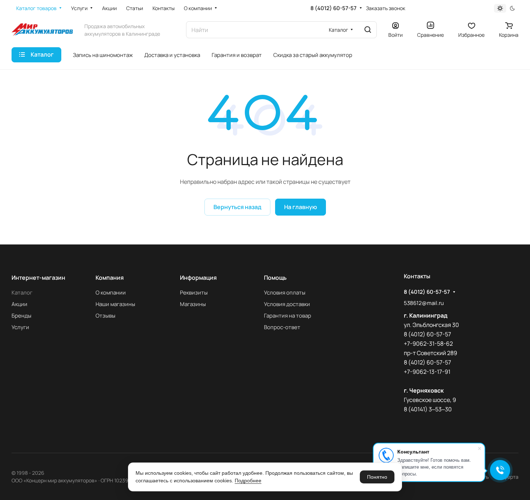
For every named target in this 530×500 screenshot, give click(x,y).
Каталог (22, 292)
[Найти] (368, 29)
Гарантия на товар (287, 315)
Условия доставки (287, 304)
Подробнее (248, 480)
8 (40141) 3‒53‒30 (428, 409)
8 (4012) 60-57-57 (333, 8)
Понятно (377, 477)
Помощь (275, 278)
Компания (110, 278)
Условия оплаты (284, 292)
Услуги (20, 327)
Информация (198, 278)
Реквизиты (194, 292)
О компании (111, 292)
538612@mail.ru (424, 303)
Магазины (193, 304)
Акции (19, 304)
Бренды (21, 315)
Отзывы (105, 315)
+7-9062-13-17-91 (427, 372)
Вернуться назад (237, 207)
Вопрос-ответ (282, 327)
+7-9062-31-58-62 (428, 344)
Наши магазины (115, 304)
